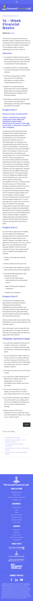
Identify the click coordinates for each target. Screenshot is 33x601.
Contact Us (16, 530)
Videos (16, 512)
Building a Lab (16, 500)
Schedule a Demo (16, 517)
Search (27, 424)
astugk (12, 33)
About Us (16, 532)
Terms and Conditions (16, 537)
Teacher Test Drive (16, 515)
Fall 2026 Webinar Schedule (12, 437)
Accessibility (16, 540)
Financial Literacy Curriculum (16, 497)
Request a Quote (16, 520)
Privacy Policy (16, 535)
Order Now (16, 522)
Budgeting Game (16, 492)
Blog (16, 510)
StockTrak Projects (11, 16)
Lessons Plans (16, 507)
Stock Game (16, 495)
